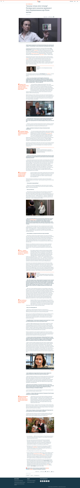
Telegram (31, 469)
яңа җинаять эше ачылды (38, 453)
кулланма (47, 468)
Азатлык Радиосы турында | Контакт (19, 482)
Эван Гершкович (33, 219)
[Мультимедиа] (75, 1)
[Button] (45, 17)
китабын (43, 454)
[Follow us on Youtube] (43, 481)
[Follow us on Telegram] (47, 481)
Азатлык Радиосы (30, 103)
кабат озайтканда (49, 133)
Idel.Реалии (71, 1)
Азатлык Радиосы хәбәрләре (31, 480)
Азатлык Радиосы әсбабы (30, 482)
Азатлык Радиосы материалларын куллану (19, 484)
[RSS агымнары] (49, 481)
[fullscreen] (53, 116)
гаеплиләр (36, 50)
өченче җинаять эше (34, 53)
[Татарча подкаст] (77, 1)
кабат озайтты (41, 54)
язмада (27, 58)
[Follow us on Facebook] (41, 481)
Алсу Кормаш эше (29, 4)
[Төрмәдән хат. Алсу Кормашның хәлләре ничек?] (31, 69)
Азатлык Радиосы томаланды (18, 480)
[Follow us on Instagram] (45, 481)
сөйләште (48, 73)
